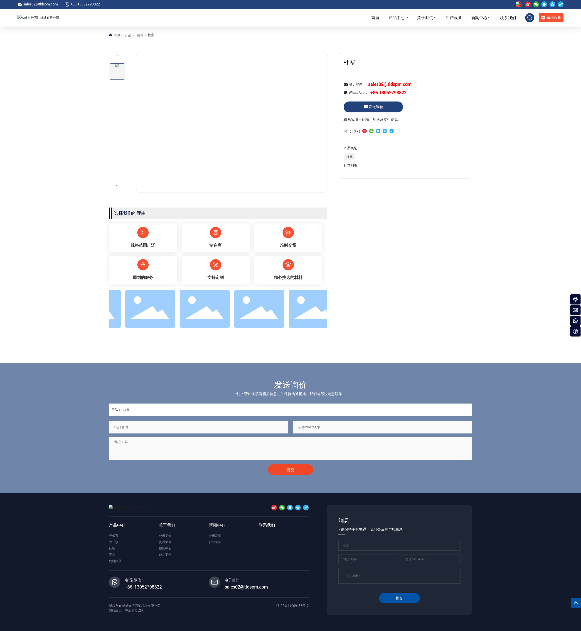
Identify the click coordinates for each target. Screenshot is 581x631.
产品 (128, 35)
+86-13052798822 (143, 587)
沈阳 (141, 610)
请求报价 (554, 17)
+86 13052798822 (85, 4)
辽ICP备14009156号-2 (292, 606)
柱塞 (140, 35)
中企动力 (131, 610)
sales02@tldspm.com (40, 4)
